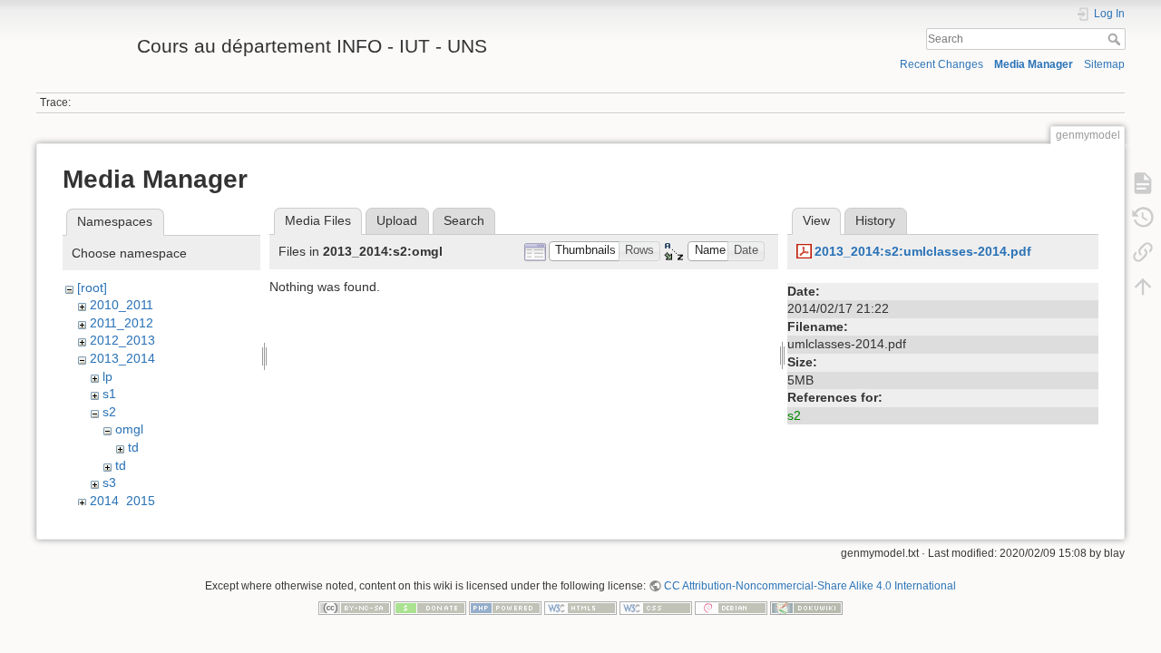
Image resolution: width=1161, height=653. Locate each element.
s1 (109, 393)
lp (107, 376)
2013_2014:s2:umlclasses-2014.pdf (923, 251)
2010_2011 (121, 304)
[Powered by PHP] (505, 607)
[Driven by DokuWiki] (806, 607)
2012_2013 (122, 340)
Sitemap (1104, 64)
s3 (109, 482)
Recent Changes (941, 64)
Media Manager (1033, 64)
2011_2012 (121, 323)
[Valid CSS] (656, 607)
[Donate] (430, 607)
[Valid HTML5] (580, 607)
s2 (109, 411)
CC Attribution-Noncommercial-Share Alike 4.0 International (810, 586)
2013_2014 (122, 358)
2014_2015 (122, 500)
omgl (129, 429)
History (875, 220)
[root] (92, 287)
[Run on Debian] (731, 607)
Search (1116, 39)
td (133, 447)
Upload (396, 220)
